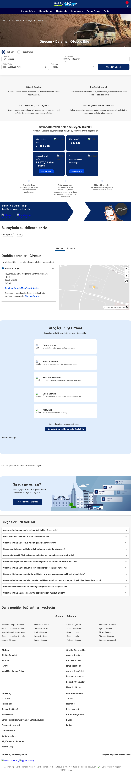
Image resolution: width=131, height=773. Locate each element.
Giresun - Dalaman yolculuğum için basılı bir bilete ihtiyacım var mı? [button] (35, 568)
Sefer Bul (6, 660)
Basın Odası (7, 714)
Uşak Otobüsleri (73, 687)
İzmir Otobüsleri (73, 666)
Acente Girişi (8, 747)
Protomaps (108, 307)
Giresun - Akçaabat (107, 640)
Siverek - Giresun (41, 624)
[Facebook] (101, 760)
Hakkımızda (7, 704)
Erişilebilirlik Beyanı (88, 767)
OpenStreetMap (119, 307)
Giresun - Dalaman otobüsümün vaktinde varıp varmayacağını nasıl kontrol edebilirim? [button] (44, 574)
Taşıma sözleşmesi (11, 725)
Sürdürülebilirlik (9, 736)
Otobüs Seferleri (9, 655)
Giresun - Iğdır (73, 636)
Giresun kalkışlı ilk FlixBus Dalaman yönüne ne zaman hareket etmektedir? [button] (38, 555)
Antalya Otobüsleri (75, 671)
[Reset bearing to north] (126, 276)
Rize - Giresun (105, 632)
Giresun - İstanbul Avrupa (13, 628)
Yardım (69, 698)
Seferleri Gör (76, 171)
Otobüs (18, 21)
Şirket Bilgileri (74, 767)
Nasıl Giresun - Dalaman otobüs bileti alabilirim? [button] (26, 536)
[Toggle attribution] (126, 307)
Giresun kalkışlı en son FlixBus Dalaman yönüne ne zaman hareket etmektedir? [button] (40, 561)
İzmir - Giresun (40, 632)
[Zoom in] (126, 268)
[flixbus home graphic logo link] (65, 4)
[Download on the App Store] (26, 760)
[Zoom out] (126, 272)
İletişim (69, 725)
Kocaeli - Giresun (41, 636)
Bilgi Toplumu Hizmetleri (13, 741)
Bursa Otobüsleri (74, 660)
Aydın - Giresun (105, 628)
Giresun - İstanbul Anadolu (13, 636)
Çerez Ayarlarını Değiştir (111, 767)
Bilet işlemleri (72, 709)
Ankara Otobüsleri (74, 655)
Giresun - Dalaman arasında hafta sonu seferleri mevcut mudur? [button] (34, 593)
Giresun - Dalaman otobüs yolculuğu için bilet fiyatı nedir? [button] (30, 530)
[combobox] (36, 59)
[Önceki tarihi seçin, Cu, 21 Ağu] (41, 66)
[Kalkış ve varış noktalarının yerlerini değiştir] (65, 59)
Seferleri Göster (113, 67)
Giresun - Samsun (106, 636)
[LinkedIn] (103, 760)
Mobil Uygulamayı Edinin (13, 671)
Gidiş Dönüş (28, 52)
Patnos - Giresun (74, 640)
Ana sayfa (6, 21)
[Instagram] (102, 760)
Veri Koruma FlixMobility (25, 767)
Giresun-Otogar (32, 296)
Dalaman (71, 248)
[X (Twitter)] (104, 760)
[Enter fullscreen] (126, 281)
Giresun (40, 21)
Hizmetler (70, 704)
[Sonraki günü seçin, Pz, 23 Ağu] (45, 66)
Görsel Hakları (8, 730)
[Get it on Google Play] (10, 760)
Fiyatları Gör (46, 171)
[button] (29, 268)
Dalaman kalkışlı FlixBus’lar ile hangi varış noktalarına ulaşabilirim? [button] (35, 586)
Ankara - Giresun (9, 640)
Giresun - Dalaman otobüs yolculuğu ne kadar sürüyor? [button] (29, 543)
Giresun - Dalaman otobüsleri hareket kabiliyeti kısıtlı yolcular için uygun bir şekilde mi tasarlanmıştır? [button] (52, 580)
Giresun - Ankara (41, 628)
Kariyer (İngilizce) (10, 709)
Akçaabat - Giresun (107, 624)
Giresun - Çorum (74, 624)
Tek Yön (10, 52)
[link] (65, 493)
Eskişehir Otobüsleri (75, 682)
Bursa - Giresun (40, 640)
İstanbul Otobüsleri (75, 676)
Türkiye (29, 21)
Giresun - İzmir (73, 632)
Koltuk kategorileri (75, 714)
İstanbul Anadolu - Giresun (13, 632)
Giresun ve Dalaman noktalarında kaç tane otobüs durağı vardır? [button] (34, 549)
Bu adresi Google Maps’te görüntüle (22, 288)
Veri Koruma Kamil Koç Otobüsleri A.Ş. (52, 767)
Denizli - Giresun (74, 628)
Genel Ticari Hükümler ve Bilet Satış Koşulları (23, 720)
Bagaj (69, 720)
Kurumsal (6, 698)
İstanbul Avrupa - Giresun (13, 624)
